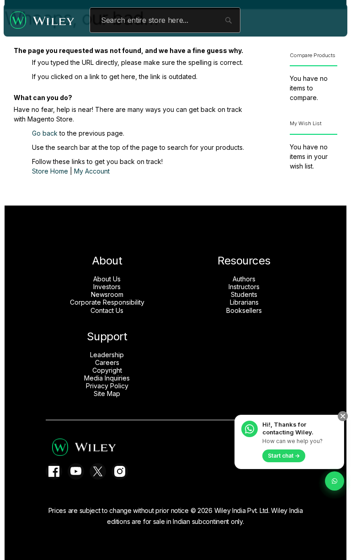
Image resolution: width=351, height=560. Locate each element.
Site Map (107, 393)
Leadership (107, 355)
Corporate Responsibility (107, 302)
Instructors (244, 287)
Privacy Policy (107, 386)
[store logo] (44, 20)
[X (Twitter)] (98, 471)
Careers (107, 362)
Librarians (244, 302)
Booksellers (244, 310)
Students (244, 294)
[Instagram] (120, 471)
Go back (45, 133)
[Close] (343, 416)
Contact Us (106, 310)
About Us (107, 279)
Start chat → (284, 455)
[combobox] (165, 20)
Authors (244, 279)
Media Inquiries (107, 378)
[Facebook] (54, 471)
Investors (107, 287)
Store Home (50, 171)
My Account (92, 171)
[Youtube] (76, 471)
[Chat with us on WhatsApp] (334, 481)
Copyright (107, 370)
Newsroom (107, 294)
